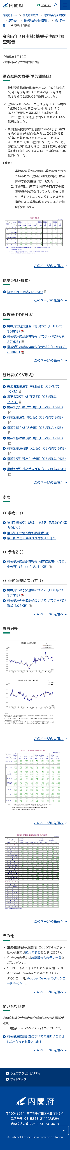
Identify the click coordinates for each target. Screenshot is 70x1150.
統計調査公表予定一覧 (46, 957)
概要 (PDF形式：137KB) (25, 291)
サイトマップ (18, 1079)
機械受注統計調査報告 (36, 20)
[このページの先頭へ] (64, 1130)
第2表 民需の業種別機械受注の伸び (31, 538)
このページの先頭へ (49, 265)
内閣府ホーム (10, 15)
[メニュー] (65, 5)
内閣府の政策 (30, 15)
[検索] (55, 5)
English (46, 5)
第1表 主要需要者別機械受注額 (28, 533)
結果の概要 (32, 952)
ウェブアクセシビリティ (25, 1073)
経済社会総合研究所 (55, 15)
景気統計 (13, 20)
